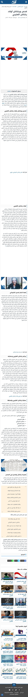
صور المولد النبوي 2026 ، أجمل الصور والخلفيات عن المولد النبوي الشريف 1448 (20, 653)
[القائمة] (26, 2)
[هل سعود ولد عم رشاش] (20, 589)
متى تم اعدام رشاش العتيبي (8, 620)
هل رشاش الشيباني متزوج (16, 172)
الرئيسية (25, 6)
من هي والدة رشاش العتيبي (15, 396)
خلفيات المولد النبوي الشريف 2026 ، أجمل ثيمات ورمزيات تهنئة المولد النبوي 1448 (8, 666)
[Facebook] (19, 690)
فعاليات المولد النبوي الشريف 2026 (21, 664)
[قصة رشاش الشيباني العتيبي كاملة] (7, 602)
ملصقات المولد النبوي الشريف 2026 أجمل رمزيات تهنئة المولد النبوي (8, 679)
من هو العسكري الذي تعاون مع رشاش (8, 582)
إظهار (9, 91)
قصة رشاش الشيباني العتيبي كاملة (8, 607)
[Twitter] (16, 690)
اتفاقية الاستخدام (14, 694)
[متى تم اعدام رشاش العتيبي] (7, 614)
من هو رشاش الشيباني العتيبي (20, 620)
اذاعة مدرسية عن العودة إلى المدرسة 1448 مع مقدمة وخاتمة (7, 640)
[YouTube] (9, 690)
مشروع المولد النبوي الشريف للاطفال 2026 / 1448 (21, 678)
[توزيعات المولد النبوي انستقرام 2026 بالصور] (7, 646)
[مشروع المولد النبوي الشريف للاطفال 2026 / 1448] (20, 671)
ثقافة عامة (14, 6)
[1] (5, 246)
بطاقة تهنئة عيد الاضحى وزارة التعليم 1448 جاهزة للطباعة (21, 640)
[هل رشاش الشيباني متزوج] (20, 576)
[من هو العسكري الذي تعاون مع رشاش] (7, 576)
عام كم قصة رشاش (17, 352)
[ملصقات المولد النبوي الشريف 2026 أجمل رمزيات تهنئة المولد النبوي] (7, 671)
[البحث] (2, 2)
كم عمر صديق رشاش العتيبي (8, 595)
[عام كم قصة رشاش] (20, 602)
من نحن (22, 692)
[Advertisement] (14, 33)
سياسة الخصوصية (9, 692)
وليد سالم (20, 17)
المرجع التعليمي (20, 6)
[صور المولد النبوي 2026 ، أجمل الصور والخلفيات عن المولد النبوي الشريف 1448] (20, 646)
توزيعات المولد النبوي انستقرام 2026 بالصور (8, 652)
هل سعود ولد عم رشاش (22, 595)
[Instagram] (13, 690)
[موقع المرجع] (14, 2)
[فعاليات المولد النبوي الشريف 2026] (20, 659)
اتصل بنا (16, 692)
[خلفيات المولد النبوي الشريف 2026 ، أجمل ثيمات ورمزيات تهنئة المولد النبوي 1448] (7, 659)
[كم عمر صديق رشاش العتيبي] (7, 589)
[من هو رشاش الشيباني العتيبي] (20, 614)
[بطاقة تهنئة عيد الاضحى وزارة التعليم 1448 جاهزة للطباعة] (20, 633)
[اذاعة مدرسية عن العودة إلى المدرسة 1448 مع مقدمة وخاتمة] (7, 633)
